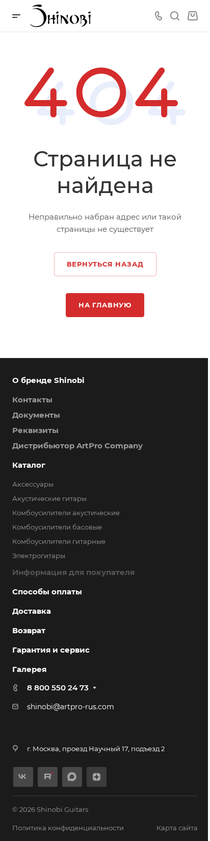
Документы (36, 415)
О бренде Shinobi (48, 380)
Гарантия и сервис (51, 650)
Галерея (29, 669)
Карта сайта (177, 828)
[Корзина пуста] (192, 16)
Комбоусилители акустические (66, 513)
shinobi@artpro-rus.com (70, 706)
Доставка (31, 611)
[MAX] (72, 777)
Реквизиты (35, 430)
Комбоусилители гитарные (59, 541)
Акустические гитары (49, 498)
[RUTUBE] (48, 777)
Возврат (28, 630)
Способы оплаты (47, 591)
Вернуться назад (105, 264)
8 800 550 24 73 (58, 687)
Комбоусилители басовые (57, 527)
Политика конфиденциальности (68, 828)
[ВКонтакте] (23, 777)
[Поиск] (174, 16)
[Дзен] (97, 777)
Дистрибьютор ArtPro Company (77, 445)
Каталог (28, 465)
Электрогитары (38, 555)
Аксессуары (33, 484)
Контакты (32, 399)
